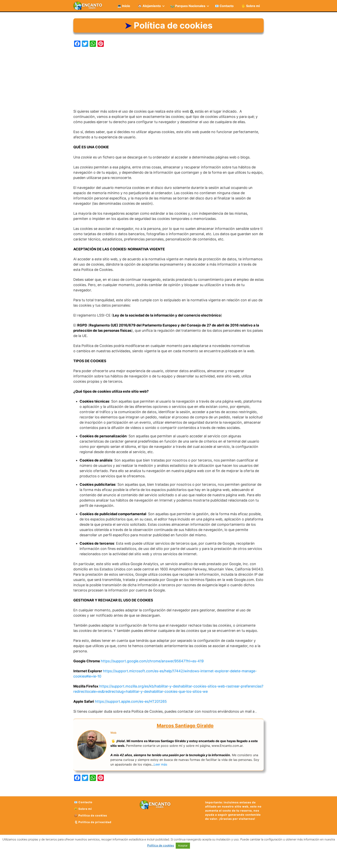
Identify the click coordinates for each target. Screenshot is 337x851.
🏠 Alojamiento (149, 6)
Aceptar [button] (183, 845)
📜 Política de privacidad (92, 822)
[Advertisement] (168, 78)
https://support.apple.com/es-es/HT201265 (131, 701)
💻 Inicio (123, 6)
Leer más (160, 764)
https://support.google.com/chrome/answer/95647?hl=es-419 (152, 661)
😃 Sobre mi (83, 808)
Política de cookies (160, 845)
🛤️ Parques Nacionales (187, 6)
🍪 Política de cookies (90, 815)
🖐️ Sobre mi (250, 6)
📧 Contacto (224, 6)
